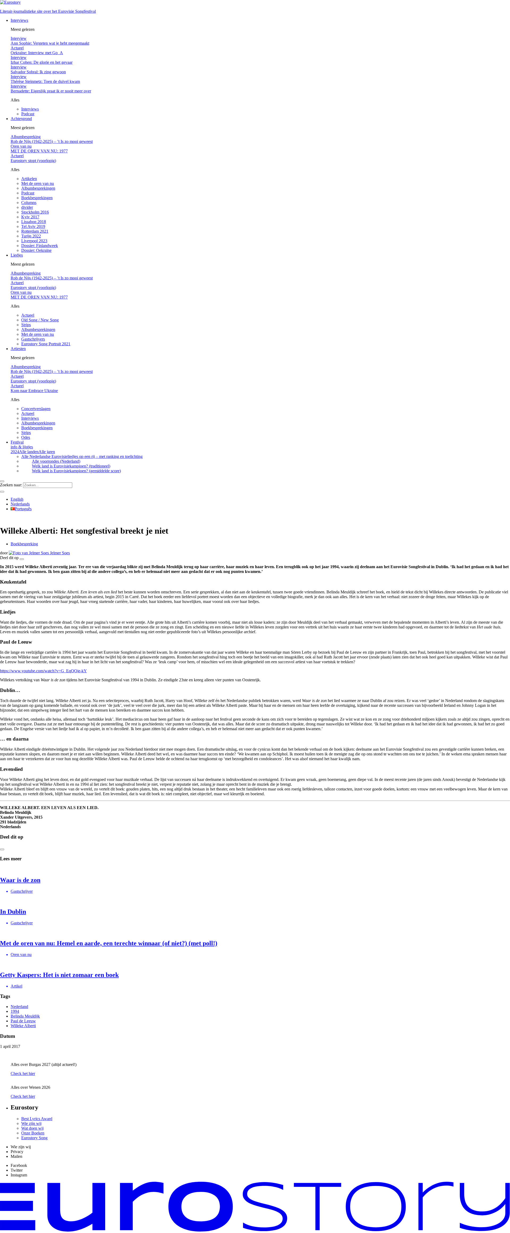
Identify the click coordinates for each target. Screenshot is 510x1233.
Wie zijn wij (31, 1123)
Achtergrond (21, 118)
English (17, 499)
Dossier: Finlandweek (39, 245)
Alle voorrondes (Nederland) (56, 461)
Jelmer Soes (59, 553)
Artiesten (18, 348)
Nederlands (20, 504)
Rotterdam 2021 (34, 231)
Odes (25, 437)
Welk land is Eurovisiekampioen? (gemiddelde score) (76, 471)
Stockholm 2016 (35, 212)
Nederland (19, 1006)
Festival (22, 444)
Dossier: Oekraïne (36, 250)
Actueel (27, 315)
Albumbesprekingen (38, 188)
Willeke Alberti (23, 1025)
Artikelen (29, 178)
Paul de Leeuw (23, 1021)
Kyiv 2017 (30, 217)
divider (27, 207)
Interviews (19, 20)
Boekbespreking (24, 544)
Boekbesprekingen (37, 197)
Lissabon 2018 (33, 221)
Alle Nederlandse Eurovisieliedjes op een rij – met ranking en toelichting (82, 456)
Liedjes (17, 255)
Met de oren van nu (37, 183)
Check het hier (23, 1073)
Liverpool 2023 (34, 241)
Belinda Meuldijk (25, 1016)
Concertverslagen (35, 408)
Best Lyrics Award (36, 1118)
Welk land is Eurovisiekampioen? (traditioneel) (71, 466)
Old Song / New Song (40, 320)
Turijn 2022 (31, 236)
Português (23, 509)
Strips (26, 324)
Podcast (27, 114)
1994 (15, 1011)
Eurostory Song (34, 1138)
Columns (28, 202)
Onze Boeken (32, 1133)
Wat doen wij (32, 1128)
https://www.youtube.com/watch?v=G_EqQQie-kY (43, 671)
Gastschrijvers (33, 339)
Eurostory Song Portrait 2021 (45, 344)
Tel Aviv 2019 (33, 226)
